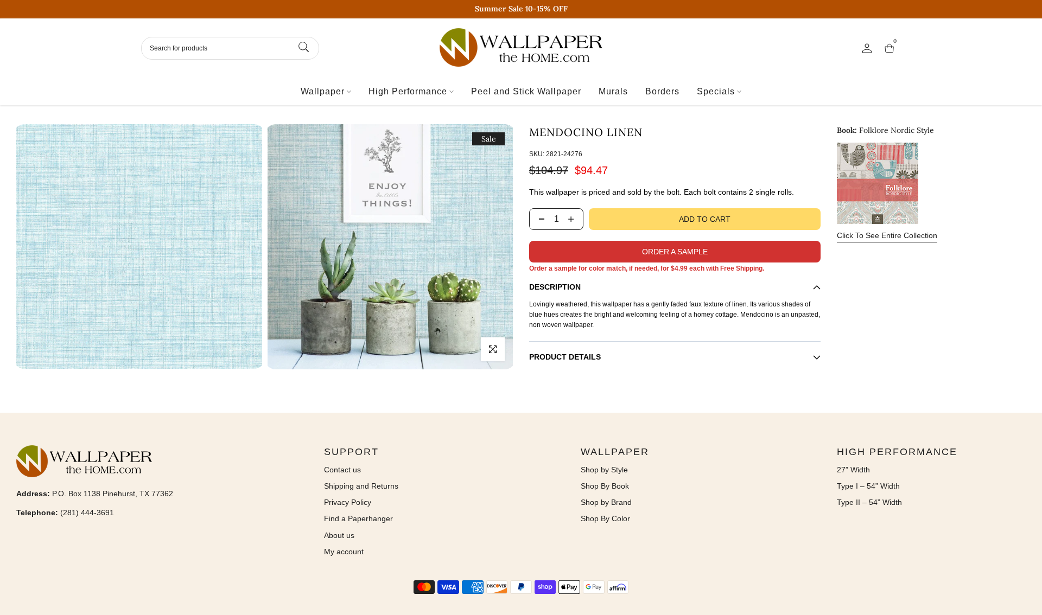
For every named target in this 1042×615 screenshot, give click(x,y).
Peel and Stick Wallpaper (526, 91)
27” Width (853, 469)
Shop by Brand (606, 502)
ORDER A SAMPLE (675, 251)
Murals (613, 91)
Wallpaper (323, 91)
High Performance (407, 91)
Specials (716, 91)
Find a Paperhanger (358, 518)
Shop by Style (604, 469)
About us (339, 535)
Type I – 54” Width (868, 486)
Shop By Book (605, 486)
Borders (662, 91)
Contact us (342, 469)
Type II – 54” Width (869, 502)
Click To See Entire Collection (887, 235)
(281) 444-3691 (87, 512)
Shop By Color (605, 518)
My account (344, 551)
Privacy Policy (347, 502)
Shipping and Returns (361, 486)
